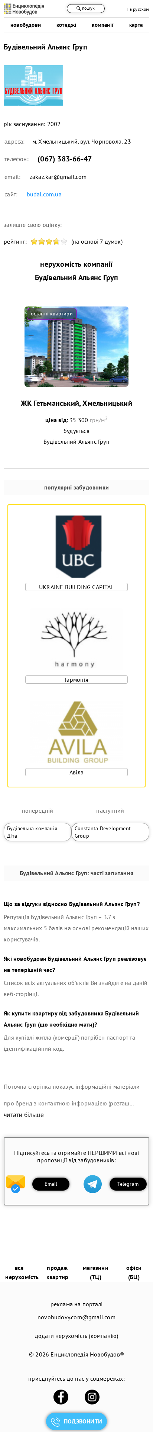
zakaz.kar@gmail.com (58, 176)
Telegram (128, 1184)
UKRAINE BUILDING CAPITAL (76, 587)
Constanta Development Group (103, 832)
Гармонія (76, 679)
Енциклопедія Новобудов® (87, 1354)
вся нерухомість (22, 1272)
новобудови (25, 24)
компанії (103, 24)
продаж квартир (57, 1272)
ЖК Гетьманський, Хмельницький (76, 403)
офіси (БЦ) (133, 1272)
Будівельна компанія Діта (32, 832)
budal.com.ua (44, 194)
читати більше (24, 1115)
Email (51, 1184)
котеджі (66, 24)
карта (136, 24)
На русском (138, 9)
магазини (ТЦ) (95, 1272)
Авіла (76, 772)
